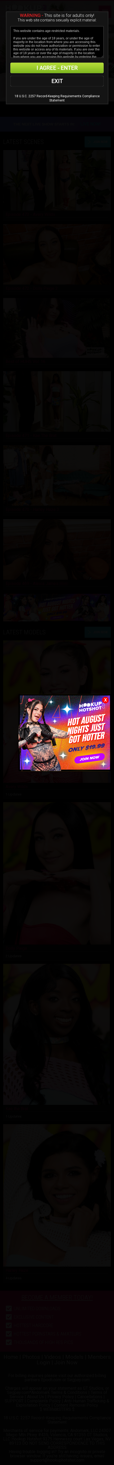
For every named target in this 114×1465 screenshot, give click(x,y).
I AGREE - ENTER (57, 68)
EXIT (57, 81)
